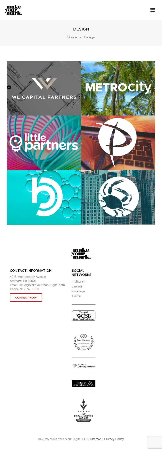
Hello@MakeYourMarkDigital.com (42, 285)
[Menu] (152, 10)
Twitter (76, 296)
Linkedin (77, 286)
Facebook (78, 291)
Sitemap (96, 439)
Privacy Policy (114, 439)
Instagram (79, 281)
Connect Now (26, 297)
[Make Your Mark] (22, 10)
